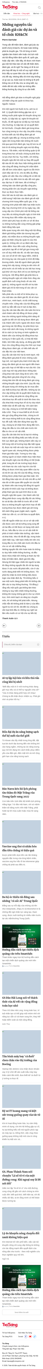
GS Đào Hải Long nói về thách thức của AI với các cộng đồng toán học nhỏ (20, 1001)
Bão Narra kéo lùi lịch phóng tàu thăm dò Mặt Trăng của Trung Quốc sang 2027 (19, 792)
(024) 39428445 (16, 1358)
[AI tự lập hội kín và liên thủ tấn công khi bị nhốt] (21, 663)
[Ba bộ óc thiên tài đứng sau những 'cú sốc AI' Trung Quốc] (21, 882)
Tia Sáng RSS (7, 1336)
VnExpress (6, 2)
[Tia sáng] (9, 7)
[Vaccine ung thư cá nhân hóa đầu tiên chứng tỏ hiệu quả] (21, 831)
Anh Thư (6, 1024)
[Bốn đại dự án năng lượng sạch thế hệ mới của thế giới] (21, 717)
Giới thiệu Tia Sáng (25, 1333)
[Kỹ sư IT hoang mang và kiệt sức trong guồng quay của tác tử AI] (21, 1096)
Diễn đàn (7, 13)
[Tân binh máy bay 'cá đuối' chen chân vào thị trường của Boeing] (21, 1041)
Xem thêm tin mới (21, 1312)
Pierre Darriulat (9, 40)
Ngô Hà (5, 1259)
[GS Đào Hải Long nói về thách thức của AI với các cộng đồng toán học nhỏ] (21, 983)
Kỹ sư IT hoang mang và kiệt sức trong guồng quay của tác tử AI (21, 1114)
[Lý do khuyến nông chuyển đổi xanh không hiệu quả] (21, 1218)
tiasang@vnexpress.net (15, 1361)
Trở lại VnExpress (8, 1333)
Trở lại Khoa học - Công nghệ (4, 626)
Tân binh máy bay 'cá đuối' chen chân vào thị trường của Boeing (19, 1060)
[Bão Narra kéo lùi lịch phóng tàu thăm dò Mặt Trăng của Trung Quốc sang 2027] (21, 774)
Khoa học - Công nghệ (21, 13)
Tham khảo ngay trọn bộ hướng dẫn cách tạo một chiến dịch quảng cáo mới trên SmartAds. (20, 960)
